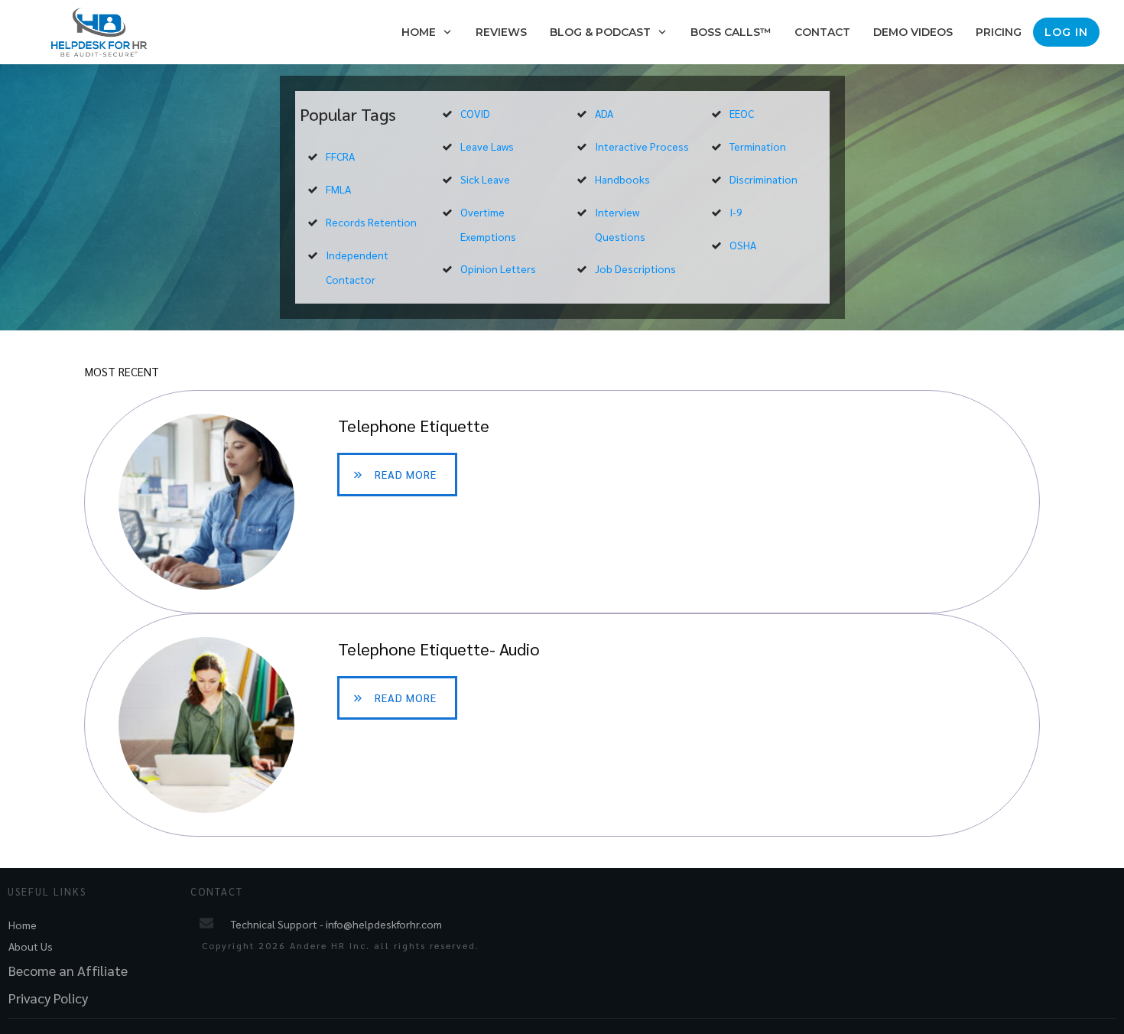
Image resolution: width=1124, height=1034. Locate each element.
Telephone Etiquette (562, 502)
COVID (475, 113)
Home (22, 925)
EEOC (741, 113)
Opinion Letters (498, 268)
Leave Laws (487, 146)
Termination (757, 146)
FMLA (338, 189)
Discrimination (763, 179)
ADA (604, 113)
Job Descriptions (635, 268)
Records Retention (371, 222)
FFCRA (340, 156)
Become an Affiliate (68, 970)
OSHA (742, 245)
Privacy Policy (48, 997)
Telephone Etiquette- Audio (562, 725)
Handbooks (622, 179)
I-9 (735, 212)
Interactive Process (642, 146)
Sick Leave (485, 179)
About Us (30, 946)
